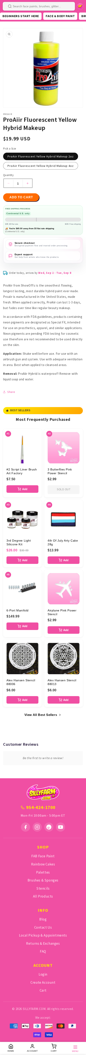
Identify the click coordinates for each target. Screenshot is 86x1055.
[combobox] (39, 6)
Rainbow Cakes (43, 864)
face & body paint (60, 16)
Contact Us (43, 927)
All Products (43, 896)
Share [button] (11, 392)
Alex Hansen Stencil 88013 (62, 682)
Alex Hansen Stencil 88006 (20, 682)
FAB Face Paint (42, 856)
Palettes (43, 872)
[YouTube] (60, 827)
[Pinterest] (48, 827)
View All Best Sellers (40, 715)
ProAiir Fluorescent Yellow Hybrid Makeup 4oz (41, 166)
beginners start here (21, 16)
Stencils (43, 888)
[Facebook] (25, 827)
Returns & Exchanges (43, 943)
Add (24, 489)
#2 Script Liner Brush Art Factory (21, 471)
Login (43, 974)
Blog (43, 919)
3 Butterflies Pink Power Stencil (60, 471)
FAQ (43, 951)
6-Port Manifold (17, 610)
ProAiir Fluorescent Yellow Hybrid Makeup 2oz (41, 156)
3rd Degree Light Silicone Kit (18, 542)
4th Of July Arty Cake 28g (63, 542)
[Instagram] (37, 827)
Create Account (42, 982)
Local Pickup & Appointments (43, 935)
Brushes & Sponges (43, 880)
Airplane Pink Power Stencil (62, 612)
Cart (43, 990)
